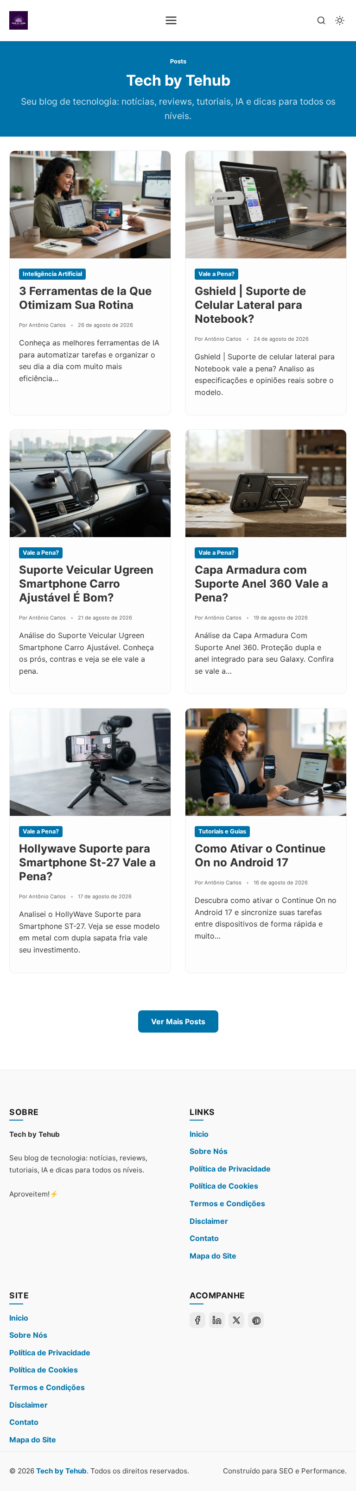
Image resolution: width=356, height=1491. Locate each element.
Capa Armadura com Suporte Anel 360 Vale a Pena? (261, 583)
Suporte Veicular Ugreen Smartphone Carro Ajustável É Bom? (86, 583)
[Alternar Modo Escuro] (340, 20)
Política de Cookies (224, 1185)
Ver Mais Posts (178, 1021)
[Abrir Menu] (171, 20)
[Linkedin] (217, 1320)
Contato (204, 1238)
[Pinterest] (256, 1320)
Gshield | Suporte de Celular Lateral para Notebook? (250, 305)
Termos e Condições (227, 1203)
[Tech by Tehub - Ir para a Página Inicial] (18, 20)
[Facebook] (197, 1320)
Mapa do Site (213, 1255)
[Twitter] (236, 1320)
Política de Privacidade (230, 1168)
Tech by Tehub (61, 1470)
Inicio (199, 1134)
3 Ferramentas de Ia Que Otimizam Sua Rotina (85, 298)
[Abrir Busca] (321, 20)
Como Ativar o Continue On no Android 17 (260, 855)
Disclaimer (209, 1221)
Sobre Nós (209, 1151)
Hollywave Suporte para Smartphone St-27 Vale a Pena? (87, 862)
